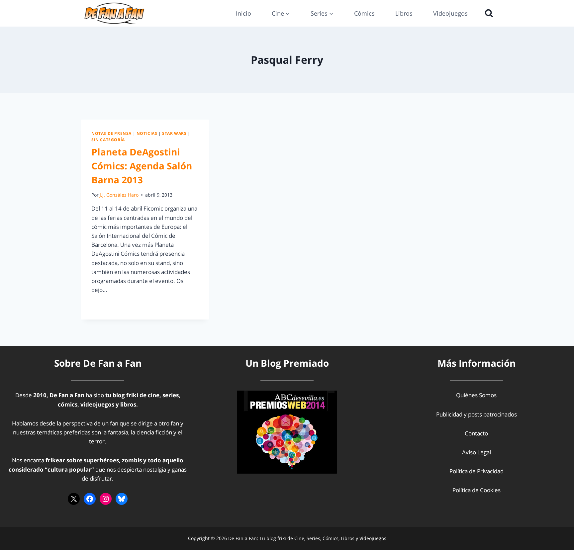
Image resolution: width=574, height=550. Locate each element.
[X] (74, 499)
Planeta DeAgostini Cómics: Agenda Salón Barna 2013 (141, 165)
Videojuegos (450, 13)
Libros (404, 13)
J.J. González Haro (119, 195)
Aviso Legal (476, 452)
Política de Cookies (476, 490)
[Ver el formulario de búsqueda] (487, 13)
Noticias (147, 133)
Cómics (364, 13)
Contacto (476, 433)
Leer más (107, 305)
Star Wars (174, 133)
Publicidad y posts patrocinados (476, 414)
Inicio (243, 13)
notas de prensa (111, 133)
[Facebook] (90, 499)
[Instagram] (106, 499)
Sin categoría (108, 139)
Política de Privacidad (476, 471)
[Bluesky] (122, 499)
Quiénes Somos (476, 395)
